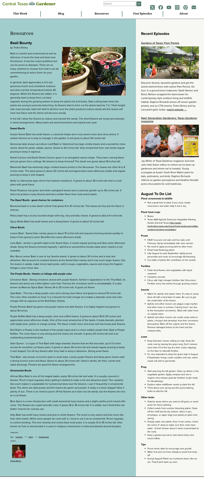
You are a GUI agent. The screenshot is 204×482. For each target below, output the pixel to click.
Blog (61, 13)
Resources (102, 13)
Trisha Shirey (15, 461)
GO (138, 3)
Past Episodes (142, 13)
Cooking (19, 437)
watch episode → (177, 109)
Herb (31, 437)
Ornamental (44, 437)
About (183, 13)
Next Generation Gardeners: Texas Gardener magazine (169, 119)
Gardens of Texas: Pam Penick (160, 43)
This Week (20, 13)
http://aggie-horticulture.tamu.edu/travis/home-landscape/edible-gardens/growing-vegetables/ (172, 226)
